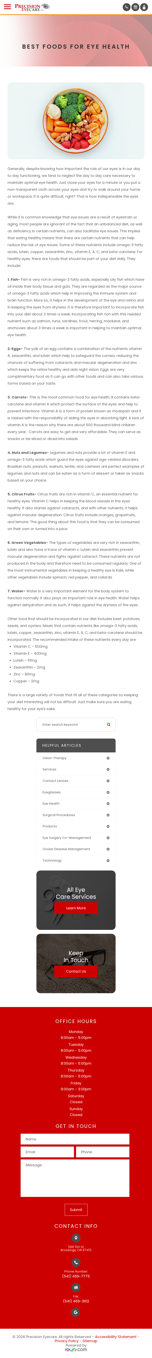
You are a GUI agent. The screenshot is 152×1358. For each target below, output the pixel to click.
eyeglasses (52, 792)
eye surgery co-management (67, 837)
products (50, 826)
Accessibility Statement (116, 1336)
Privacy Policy (67, 1340)
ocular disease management (66, 849)
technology (52, 860)
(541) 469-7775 (76, 1276)
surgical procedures (59, 815)
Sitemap (90, 1340)
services (49, 769)
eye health (51, 803)
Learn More (76, 908)
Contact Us (76, 971)
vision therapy (54, 758)
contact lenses (55, 781)
